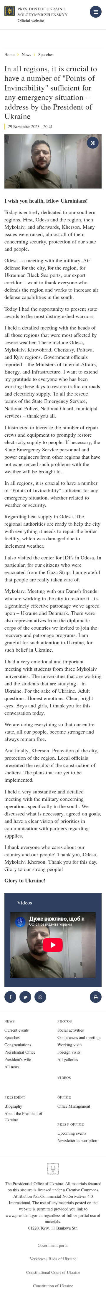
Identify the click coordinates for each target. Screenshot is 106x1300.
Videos (64, 1077)
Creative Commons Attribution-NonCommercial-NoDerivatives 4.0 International (54, 1196)
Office (64, 1097)
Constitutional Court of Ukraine (53, 1272)
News (26, 54)
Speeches (45, 54)
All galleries (67, 1059)
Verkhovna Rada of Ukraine (53, 1259)
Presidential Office (19, 1052)
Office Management (73, 1106)
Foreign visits (69, 1052)
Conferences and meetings (79, 1037)
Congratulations (17, 1044)
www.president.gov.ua (25, 1215)
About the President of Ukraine (23, 1116)
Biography (13, 1106)
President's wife (17, 1059)
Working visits (69, 1044)
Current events (16, 1030)
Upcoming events (71, 1133)
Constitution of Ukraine (53, 1286)
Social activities (70, 1030)
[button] (25, 997)
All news (11, 1066)
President (14, 1097)
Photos (64, 1021)
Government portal (53, 1245)
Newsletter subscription (77, 1140)
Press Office (70, 1124)
